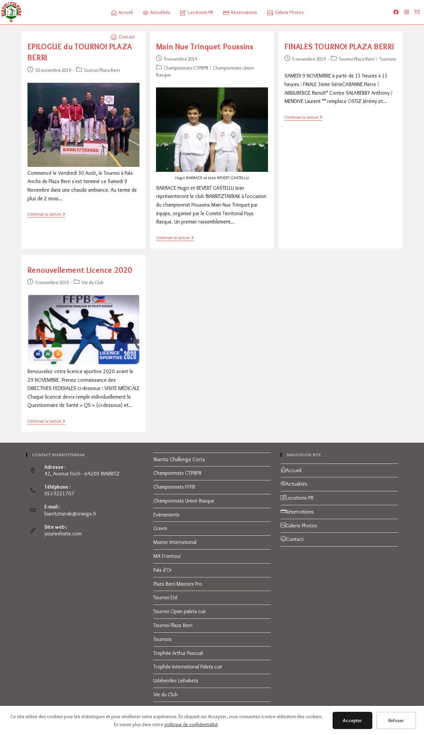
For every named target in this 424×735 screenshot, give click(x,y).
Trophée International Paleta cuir (187, 666)
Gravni (160, 528)
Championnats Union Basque (183, 501)
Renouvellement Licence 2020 (79, 270)
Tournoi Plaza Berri (102, 70)
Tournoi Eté (165, 597)
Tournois (387, 59)
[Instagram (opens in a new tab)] (410, 12)
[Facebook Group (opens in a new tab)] (399, 12)
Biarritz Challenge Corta (179, 459)
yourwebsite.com (62, 533)
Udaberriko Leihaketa (175, 680)
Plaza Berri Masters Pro (177, 584)
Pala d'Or (162, 570)
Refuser (396, 720)
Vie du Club (92, 282)
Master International (174, 542)
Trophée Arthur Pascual (178, 653)
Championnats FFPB (174, 487)
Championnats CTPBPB (186, 68)
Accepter (352, 720)
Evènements (166, 515)
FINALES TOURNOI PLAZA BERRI (339, 46)
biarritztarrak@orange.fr (70, 514)
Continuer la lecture (46, 215)
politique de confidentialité (191, 724)
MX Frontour (167, 556)
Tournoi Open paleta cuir (179, 611)
